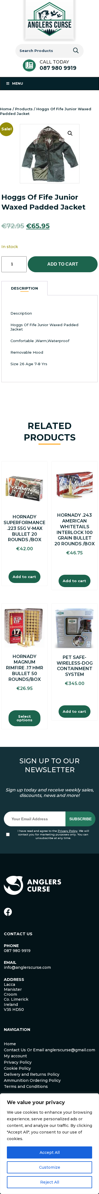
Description (24, 288)
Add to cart (62, 264)
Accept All (50, 1152)
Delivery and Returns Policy (31, 1074)
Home (6, 109)
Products (24, 109)
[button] (70, 133)
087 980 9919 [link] (17, 950)
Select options (24, 718)
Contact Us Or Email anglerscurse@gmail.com (49, 1049)
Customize (49, 1167)
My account (15, 1055)
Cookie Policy (17, 1068)
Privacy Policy (68, 831)
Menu (17, 83)
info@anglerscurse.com (27, 967)
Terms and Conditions (26, 1086)
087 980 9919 (58, 68)
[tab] (24, 288)
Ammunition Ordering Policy (32, 1080)
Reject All (49, 1182)
